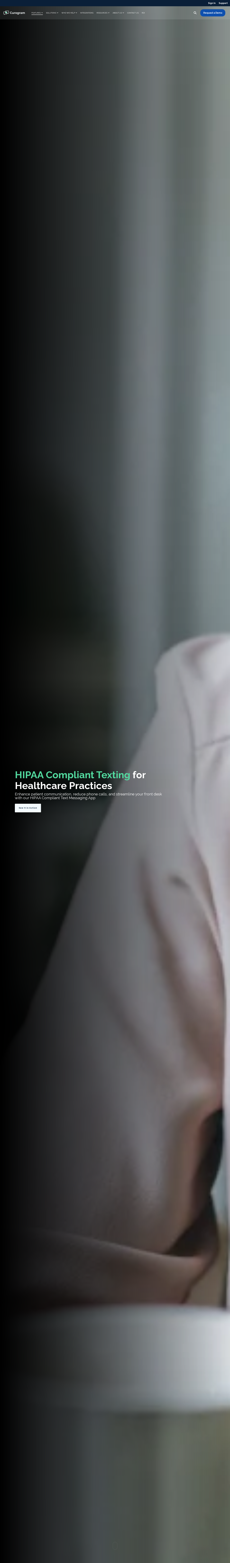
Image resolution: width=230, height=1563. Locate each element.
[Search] (195, 12)
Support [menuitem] (223, 3)
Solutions (51, 13)
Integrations (86, 13)
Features (36, 13)
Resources (102, 13)
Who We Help (68, 13)
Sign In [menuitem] (212, 3)
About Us (117, 13)
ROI (143, 13)
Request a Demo (212, 13)
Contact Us (133, 13)
